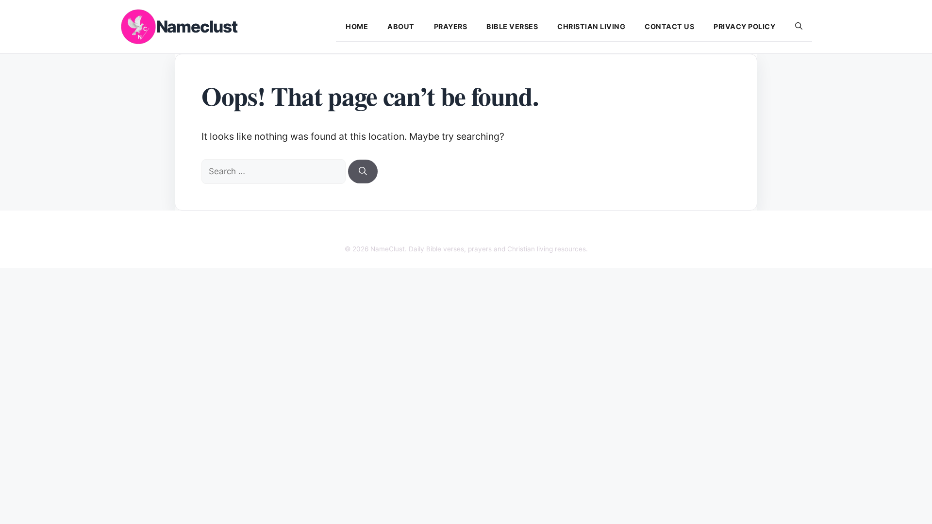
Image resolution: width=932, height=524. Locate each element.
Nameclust (196, 26)
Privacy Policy (744, 26)
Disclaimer (441, 230)
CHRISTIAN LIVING (591, 26)
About (401, 26)
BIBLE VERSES (512, 26)
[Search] (363, 172)
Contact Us (669, 26)
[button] (798, 26)
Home (357, 26)
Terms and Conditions (555, 230)
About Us (357, 230)
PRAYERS (450, 26)
